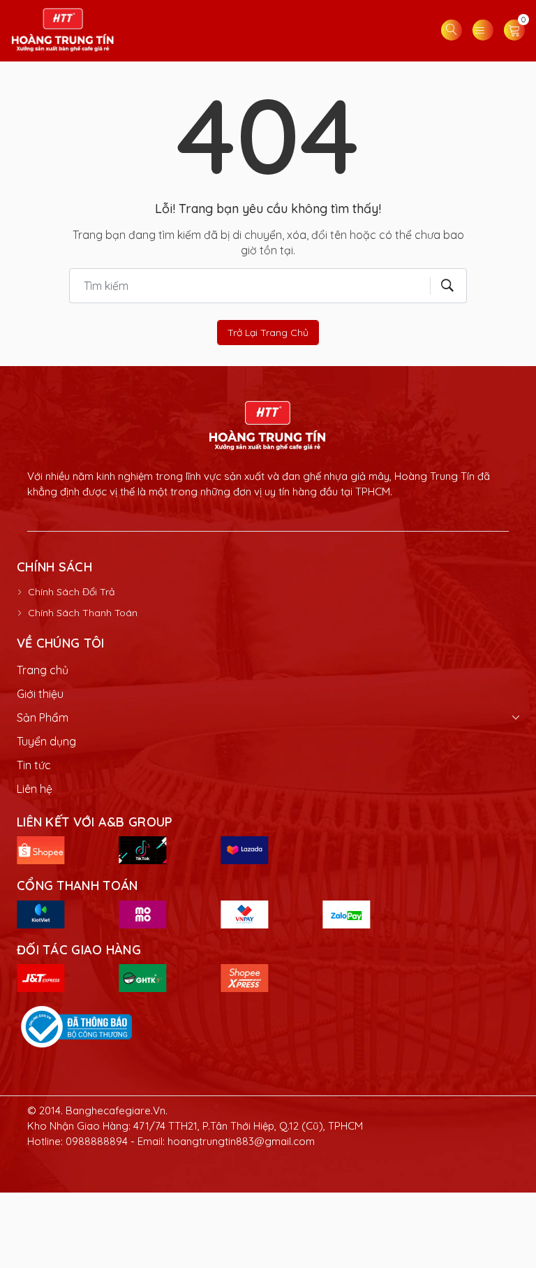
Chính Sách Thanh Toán (82, 612)
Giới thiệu (40, 694)
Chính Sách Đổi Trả (71, 591)
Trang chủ (42, 670)
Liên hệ (34, 789)
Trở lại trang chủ (268, 332)
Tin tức (34, 765)
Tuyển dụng (46, 741)
